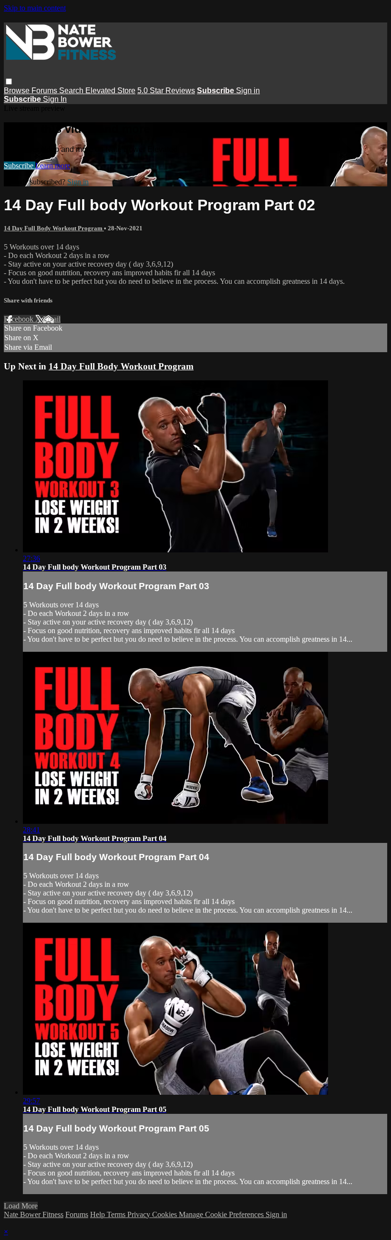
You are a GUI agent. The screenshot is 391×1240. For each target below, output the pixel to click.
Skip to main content (35, 8)
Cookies (165, 1214)
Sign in (248, 90)
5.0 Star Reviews (166, 90)
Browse (17, 90)
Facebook (19, 319)
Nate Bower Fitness (33, 1214)
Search (72, 90)
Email (52, 319)
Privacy (139, 1214)
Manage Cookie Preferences (222, 1214)
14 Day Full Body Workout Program (54, 228)
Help (98, 1214)
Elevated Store (110, 90)
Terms (117, 1214)
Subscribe (19, 166)
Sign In (55, 99)
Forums (45, 90)
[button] (9, 81)
